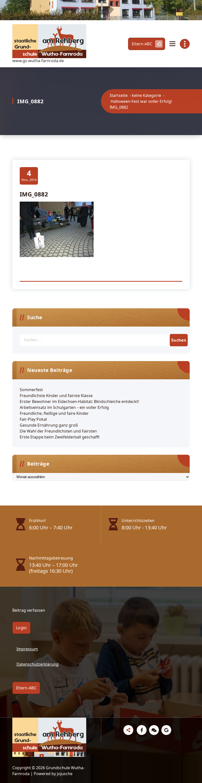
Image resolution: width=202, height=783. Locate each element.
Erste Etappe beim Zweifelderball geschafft (60, 437)
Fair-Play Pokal (33, 419)
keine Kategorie (146, 95)
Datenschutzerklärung (38, 664)
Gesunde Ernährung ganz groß (49, 425)
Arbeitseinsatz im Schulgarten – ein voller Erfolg (64, 407)
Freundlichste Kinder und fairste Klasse (56, 395)
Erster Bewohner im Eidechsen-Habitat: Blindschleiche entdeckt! (79, 401)
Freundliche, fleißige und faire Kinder (54, 413)
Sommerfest (31, 389)
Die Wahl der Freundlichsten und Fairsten (58, 431)
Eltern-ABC (142, 44)
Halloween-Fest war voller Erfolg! (141, 101)
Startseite (119, 95)
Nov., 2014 (28, 175)
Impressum (27, 649)
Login (21, 627)
